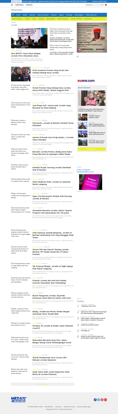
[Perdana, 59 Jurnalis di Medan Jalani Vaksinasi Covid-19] (21, 328)
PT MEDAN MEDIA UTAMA (35, 407)
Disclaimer (29, 5)
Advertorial (87, 19)
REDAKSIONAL (49, 407)
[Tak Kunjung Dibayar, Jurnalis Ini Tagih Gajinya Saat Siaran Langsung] (21, 268)
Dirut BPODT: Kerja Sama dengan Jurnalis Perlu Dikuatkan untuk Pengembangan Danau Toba (25, 55)
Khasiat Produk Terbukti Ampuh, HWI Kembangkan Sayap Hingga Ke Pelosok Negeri (93, 337)
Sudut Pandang (17, 19)
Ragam (61, 15)
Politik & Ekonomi (91, 15)
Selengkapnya (42, 384)
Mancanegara (79, 15)
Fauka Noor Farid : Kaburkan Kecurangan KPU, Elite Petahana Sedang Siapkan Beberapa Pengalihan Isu (94, 312)
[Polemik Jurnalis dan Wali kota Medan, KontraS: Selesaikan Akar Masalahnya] (21, 283)
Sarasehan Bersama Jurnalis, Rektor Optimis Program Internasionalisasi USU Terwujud (52, 211)
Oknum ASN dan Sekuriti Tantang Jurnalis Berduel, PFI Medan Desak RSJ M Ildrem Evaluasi (50, 251)
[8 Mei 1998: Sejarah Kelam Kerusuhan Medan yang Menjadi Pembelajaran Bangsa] (82, 142)
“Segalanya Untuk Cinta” (88, 306)
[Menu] (12, 4)
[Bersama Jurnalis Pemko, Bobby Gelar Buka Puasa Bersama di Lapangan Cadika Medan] (21, 154)
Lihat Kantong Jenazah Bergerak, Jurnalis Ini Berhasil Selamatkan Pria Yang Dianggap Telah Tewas (53, 235)
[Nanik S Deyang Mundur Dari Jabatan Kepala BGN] (82, 125)
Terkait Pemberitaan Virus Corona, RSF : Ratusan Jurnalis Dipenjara (50, 358)
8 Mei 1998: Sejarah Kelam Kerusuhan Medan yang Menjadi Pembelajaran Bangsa (97, 141)
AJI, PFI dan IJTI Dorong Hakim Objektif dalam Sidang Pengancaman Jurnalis (62, 53)
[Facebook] (95, 399)
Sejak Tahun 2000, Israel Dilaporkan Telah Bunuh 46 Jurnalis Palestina (50, 373)
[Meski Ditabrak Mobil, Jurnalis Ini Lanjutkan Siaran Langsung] (21, 184)
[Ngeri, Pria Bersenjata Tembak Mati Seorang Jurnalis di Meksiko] (21, 198)
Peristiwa (54, 15)
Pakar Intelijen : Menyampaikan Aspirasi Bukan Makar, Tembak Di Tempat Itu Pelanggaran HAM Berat (93, 319)
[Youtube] (105, 399)
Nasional (32, 15)
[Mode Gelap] (106, 4)
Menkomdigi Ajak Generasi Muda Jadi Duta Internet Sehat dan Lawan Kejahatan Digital (97, 133)
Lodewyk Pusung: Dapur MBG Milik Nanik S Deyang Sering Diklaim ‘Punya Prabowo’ (91, 110)
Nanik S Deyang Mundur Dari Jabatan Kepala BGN (97, 125)
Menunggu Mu (85, 330)
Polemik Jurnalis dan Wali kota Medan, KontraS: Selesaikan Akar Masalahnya (49, 281)
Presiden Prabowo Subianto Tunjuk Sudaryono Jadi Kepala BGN (96, 116)
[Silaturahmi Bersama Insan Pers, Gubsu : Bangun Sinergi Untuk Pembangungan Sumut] (21, 344)
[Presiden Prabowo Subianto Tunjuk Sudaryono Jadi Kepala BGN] (82, 117)
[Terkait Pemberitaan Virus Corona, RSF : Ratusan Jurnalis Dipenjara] (21, 359)
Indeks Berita (19, 5)
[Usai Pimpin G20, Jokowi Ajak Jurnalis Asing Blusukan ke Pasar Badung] (21, 109)
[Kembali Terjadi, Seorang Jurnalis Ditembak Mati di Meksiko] (21, 169)
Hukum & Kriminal (43, 15)
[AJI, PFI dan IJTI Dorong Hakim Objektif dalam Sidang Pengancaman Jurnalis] (62, 47)
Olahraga (69, 15)
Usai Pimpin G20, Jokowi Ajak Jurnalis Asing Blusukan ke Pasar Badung (51, 106)
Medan (25, 15)
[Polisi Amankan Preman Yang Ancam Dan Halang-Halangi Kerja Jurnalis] (21, 74)
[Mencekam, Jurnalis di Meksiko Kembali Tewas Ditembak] (21, 125)
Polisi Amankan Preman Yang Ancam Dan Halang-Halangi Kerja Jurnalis (50, 71)
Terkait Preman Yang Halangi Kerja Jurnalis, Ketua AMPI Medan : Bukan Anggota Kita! (51, 89)
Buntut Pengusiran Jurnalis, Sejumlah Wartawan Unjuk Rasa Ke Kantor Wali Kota (51, 296)
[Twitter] (98, 399)
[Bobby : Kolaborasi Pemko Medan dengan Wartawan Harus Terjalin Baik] (21, 313)
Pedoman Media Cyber (84, 407)
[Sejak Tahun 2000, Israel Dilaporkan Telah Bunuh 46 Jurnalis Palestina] (21, 374)
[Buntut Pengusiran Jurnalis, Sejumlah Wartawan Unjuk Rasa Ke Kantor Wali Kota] (21, 298)
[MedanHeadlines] (16, 10)
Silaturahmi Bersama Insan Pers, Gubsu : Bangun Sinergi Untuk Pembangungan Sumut (51, 341)
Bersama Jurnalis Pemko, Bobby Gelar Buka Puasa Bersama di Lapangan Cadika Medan (52, 153)
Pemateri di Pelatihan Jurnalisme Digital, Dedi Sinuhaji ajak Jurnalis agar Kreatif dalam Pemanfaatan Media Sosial (62, 39)
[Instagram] (102, 399)
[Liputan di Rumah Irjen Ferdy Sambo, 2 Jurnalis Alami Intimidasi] (21, 139)
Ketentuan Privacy (69, 407)
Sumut (18, 15)
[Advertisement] (92, 210)
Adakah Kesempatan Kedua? (90, 325)
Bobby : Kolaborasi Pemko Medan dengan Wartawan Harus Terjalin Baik (51, 312)
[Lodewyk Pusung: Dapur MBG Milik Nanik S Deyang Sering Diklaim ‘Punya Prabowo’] (92, 98)
